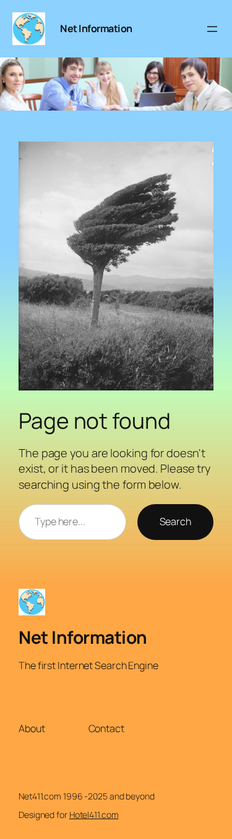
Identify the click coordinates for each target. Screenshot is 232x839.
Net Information (96, 28)
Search (175, 521)
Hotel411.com (94, 814)
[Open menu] (212, 29)
